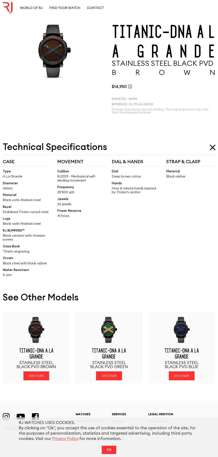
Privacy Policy (65, 439)
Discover (36, 376)
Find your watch (64, 8)
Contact (95, 8)
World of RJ (31, 8)
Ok (109, 450)
